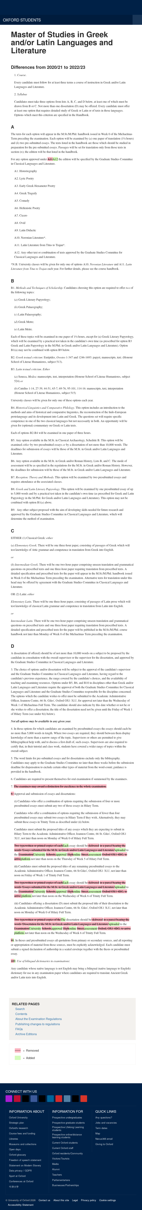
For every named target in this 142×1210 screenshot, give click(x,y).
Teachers (57, 1174)
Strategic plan (16, 1122)
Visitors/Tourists (61, 1158)
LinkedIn (50, 1098)
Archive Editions (26, 1034)
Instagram (67, 1098)
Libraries (13, 1138)
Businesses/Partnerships (65, 1185)
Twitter (25, 1098)
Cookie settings (107, 1200)
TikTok (42, 1098)
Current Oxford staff (62, 1148)
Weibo (58, 1098)
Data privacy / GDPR (20, 1170)
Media (55, 1163)
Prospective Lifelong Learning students (68, 1128)
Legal (75, 1200)
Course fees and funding (22, 1133)
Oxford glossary (17, 1154)
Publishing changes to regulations (37, 1024)
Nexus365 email (104, 1138)
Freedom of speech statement (25, 1160)
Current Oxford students (65, 1142)
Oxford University (18, 1117)
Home (16, 7)
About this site (61, 1200)
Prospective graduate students (68, 1122)
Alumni (56, 1169)
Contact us (44, 1200)
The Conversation (83, 1098)
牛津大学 (14, 1186)
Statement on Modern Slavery (25, 1165)
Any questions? (103, 1117)
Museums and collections (22, 1144)
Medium (75, 1098)
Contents (21, 1014)
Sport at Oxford (17, 1175)
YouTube (17, 1098)
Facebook (34, 1098)
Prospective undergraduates (67, 1117)
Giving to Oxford (104, 1144)
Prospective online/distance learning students (67, 1136)
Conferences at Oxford (21, 1181)
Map (97, 1133)
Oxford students (22, 20)
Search (20, 1009)
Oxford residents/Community (67, 1153)
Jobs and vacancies (106, 1122)
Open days (15, 1149)
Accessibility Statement (20, 1204)
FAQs (19, 1029)
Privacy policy (88, 1200)
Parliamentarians (61, 1180)
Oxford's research (18, 1128)
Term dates (101, 1128)
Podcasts (9, 1098)
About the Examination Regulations (38, 1019)
